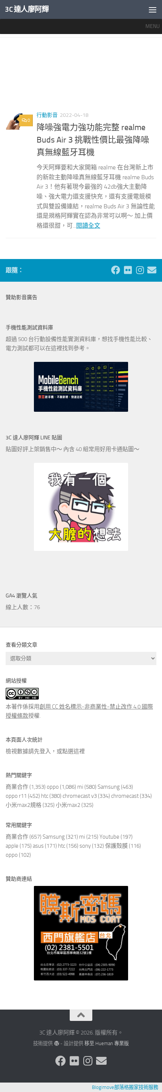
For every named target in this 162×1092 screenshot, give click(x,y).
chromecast (125, 796)
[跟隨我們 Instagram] (139, 270)
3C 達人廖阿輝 (27, 9)
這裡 (79, 751)
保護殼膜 (116, 845)
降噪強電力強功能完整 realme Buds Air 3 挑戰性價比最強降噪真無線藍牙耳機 (93, 140)
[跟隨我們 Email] (151, 270)
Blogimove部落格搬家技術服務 (125, 1087)
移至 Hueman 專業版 (106, 1043)
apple (12, 845)
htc (44, 796)
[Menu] (152, 9)
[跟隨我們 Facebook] (115, 270)
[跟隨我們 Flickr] (127, 270)
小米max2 (68, 805)
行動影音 (47, 115)
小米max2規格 (23, 805)
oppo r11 (16, 796)
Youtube (109, 836)
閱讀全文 (88, 225)
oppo (53, 786)
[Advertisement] (81, 77)
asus (38, 845)
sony (85, 845)
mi (80, 786)
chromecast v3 (80, 796)
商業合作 (17, 786)
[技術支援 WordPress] (56, 1043)
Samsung (109, 786)
